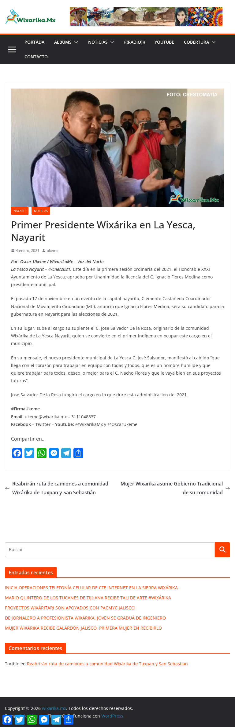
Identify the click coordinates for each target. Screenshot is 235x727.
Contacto (36, 57)
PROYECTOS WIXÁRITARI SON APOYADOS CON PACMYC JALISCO (70, 608)
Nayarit (19, 211)
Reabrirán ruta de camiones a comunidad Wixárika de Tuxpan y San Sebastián (60, 488)
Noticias (98, 42)
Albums (63, 42)
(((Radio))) (134, 42)
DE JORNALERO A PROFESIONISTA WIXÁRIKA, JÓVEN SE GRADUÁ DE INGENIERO (85, 618)
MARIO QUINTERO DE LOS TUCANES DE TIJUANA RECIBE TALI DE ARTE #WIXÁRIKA (88, 598)
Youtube (164, 42)
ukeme (52, 250)
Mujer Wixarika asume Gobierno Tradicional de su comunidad (172, 488)
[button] (75, 42)
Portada (34, 42)
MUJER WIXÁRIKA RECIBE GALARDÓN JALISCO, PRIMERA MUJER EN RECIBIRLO (83, 628)
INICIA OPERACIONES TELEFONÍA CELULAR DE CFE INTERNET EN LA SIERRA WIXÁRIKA (91, 588)
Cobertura (196, 42)
